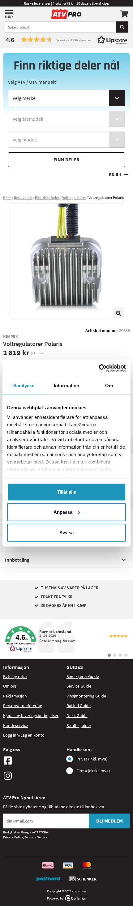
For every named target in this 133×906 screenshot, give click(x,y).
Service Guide (78, 686)
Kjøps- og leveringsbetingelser (30, 715)
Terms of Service (35, 837)
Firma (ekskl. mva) (93, 771)
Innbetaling (17, 560)
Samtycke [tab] (24, 385)
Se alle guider (78, 725)
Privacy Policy (13, 837)
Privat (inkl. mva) (91, 759)
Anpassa (63, 512)
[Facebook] (33, 760)
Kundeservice (15, 725)
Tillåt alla (66, 491)
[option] (66, 260)
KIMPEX (10, 336)
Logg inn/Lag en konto (24, 735)
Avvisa (66, 532)
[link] (66, 639)
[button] (66, 40)
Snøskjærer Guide (82, 676)
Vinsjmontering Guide (86, 696)
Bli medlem (109, 821)
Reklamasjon (15, 696)
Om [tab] (109, 385)
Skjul (115, 175)
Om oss (10, 686)
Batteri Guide (78, 705)
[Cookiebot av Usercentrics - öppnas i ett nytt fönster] (99, 368)
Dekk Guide (77, 715)
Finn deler (66, 159)
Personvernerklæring (22, 705)
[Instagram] (33, 775)
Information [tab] (66, 385)
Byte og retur (15, 676)
